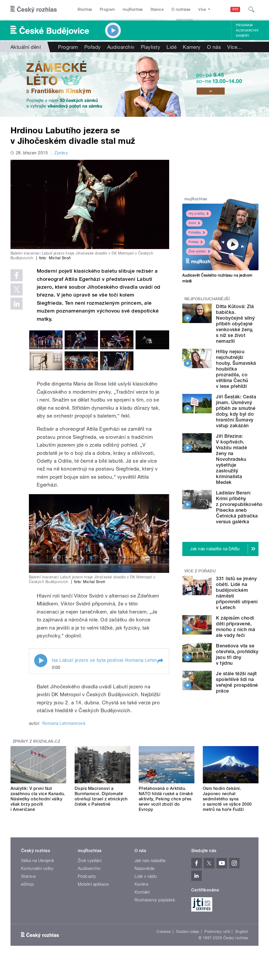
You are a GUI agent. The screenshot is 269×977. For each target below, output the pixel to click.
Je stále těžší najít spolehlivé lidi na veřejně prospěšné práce (237, 682)
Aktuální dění (26, 47)
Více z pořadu (200, 571)
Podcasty (87, 876)
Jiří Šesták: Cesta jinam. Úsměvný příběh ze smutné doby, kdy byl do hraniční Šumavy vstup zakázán (236, 411)
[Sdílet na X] (17, 289)
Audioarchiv (247, 30)
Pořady (92, 47)
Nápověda (144, 868)
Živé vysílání (197, 251)
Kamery (243, 36)
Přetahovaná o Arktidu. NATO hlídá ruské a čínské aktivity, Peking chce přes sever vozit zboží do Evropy (166, 799)
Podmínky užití (217, 932)
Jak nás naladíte (150, 860)
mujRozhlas (133, 9)
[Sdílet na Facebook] (17, 275)
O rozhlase (181, 9)
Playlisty (150, 47)
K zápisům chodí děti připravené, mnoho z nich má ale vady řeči (235, 626)
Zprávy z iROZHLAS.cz (36, 741)
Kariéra (141, 884)
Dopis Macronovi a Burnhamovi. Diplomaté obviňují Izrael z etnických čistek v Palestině (101, 796)
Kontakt (142, 892)
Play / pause (40, 660)
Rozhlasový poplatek (154, 899)
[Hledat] (251, 9)
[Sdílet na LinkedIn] (17, 304)
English (241, 932)
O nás (214, 47)
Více (234, 47)
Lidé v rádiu (145, 876)
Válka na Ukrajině (37, 860)
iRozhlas (84, 9)
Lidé (172, 47)
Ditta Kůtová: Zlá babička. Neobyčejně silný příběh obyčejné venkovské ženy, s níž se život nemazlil (235, 324)
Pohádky (195, 232)
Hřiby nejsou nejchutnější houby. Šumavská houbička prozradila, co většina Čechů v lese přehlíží (236, 369)
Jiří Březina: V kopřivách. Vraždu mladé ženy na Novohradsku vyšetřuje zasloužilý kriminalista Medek (231, 459)
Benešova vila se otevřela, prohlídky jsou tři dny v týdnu (237, 654)
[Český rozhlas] (34, 9)
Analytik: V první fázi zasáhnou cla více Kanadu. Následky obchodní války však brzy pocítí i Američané (38, 799)
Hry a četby (197, 213)
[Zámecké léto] (134, 84)
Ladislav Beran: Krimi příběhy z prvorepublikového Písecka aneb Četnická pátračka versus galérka (239, 507)
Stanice (157, 9)
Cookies (164, 932)
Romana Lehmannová (63, 723)
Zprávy (61, 152)
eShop (27, 884)
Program (107, 9)
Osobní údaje (187, 932)
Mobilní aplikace (93, 884)
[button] (160, 661)
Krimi (192, 223)
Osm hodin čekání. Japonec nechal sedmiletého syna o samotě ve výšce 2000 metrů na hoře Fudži (227, 799)
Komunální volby (37, 868)
